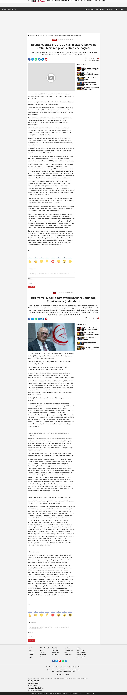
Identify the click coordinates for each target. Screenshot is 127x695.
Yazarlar (110, 9)
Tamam (92, 693)
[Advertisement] (63, 22)
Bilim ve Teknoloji (44, 648)
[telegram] (39, 59)
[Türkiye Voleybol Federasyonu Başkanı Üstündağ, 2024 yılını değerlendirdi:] (51, 337)
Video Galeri (90, 9)
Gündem (42, 652)
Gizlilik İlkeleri (76, 667)
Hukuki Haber (76, 678)
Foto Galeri (101, 9)
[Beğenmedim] (47, 258)
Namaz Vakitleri (81, 657)
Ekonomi (38, 35)
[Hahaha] (59, 258)
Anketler (79, 648)
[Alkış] (36, 258)
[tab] (32, 269)
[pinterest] (46, 59)
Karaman (31, 654)
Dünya (30, 650)
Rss (47, 667)
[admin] (66, 661)
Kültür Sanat (43, 654)
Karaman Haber (49, 678)
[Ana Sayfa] (28, 35)
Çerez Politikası (68, 667)
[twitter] (32, 59)
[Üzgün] (70, 258)
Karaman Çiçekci (32, 678)
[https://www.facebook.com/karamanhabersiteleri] (53, 661)
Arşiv (66, 652)
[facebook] (29, 59)
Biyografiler (55, 654)
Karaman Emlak (84, 678)
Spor (41, 657)
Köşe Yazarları (55, 652)
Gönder (32, 286)
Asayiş (30, 648)
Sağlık (30, 657)
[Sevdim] (41, 258)
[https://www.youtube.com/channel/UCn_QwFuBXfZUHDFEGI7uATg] (60, 661)
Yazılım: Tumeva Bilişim (63, 674)
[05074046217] (63, 661)
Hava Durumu (80, 650)
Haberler (32, 35)
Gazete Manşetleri (81, 652)
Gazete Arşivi (68, 654)
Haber (54, 678)
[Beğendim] (30, 258)
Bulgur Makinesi (41, 678)
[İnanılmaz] (64, 258)
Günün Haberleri (69, 650)
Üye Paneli (120, 9)
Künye (57, 667)
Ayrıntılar (88, 693)
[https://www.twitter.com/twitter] (56, 661)
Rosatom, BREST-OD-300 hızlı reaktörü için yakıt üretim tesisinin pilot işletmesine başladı (61, 35)
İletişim (61, 667)
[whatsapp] (36, 59)
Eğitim (41, 650)
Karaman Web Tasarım (67, 678)
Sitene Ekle (52, 667)
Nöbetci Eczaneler (81, 654)
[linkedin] (42, 59)
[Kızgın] (53, 258)
